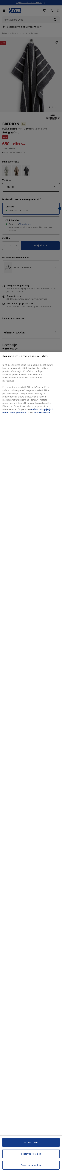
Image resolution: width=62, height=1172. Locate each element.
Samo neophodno (31, 1165)
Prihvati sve (30, 1142)
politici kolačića (42, 412)
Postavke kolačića (31, 1153)
